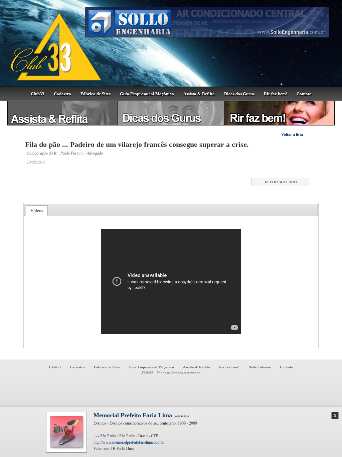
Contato (304, 93)
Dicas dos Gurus (239, 93)
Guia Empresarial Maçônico (147, 93)
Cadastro (62, 93)
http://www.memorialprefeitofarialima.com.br (129, 442)
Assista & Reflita (199, 93)
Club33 (37, 93)
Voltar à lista (292, 134)
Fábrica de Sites (95, 93)
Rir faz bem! (275, 93)
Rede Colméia (259, 367)
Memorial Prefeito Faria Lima (141, 415)
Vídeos (36, 210)
